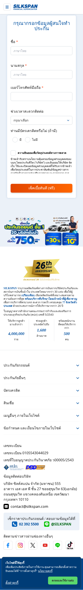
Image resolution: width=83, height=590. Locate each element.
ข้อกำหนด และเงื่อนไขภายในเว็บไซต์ (32, 428)
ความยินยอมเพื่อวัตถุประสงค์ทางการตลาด (42, 153)
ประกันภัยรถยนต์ (17, 365)
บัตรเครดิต (12, 390)
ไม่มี (35, 140)
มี (20, 140)
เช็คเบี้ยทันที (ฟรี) (42, 188)
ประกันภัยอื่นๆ (14, 377)
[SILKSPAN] (25, 7)
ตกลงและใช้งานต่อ (63, 580)
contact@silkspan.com (29, 506)
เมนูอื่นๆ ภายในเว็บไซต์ (21, 415)
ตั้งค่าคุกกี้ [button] (12, 582)
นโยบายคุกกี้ (45, 571)
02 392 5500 (29, 524)
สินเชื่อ (9, 402)
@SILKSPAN (61, 524)
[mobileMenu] (7, 7)
